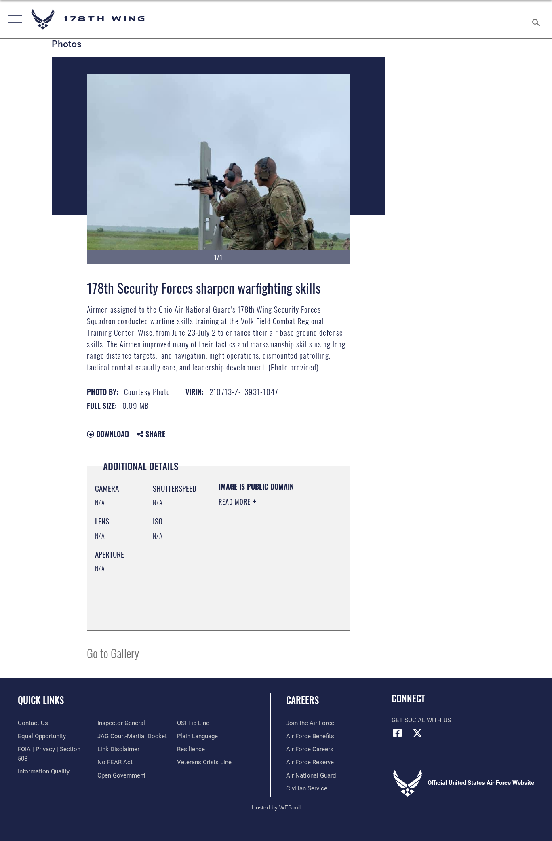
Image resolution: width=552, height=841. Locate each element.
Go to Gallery (113, 652)
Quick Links (41, 700)
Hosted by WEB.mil (276, 807)
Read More (236, 502)
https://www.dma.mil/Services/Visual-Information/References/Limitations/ (268, 604)
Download (111, 434)
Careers (302, 700)
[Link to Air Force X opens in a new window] (417, 733)
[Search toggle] (537, 19)
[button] (13, 19)
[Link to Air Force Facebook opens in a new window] (398, 733)
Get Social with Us (421, 720)
